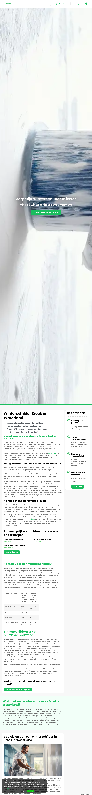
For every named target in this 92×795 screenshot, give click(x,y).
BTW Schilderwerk (42, 539)
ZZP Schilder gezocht (13, 539)
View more (6, 788)
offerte (32, 519)
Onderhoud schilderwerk (15, 545)
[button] (78, 4)
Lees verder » (8, 542)
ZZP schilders (52, 453)
